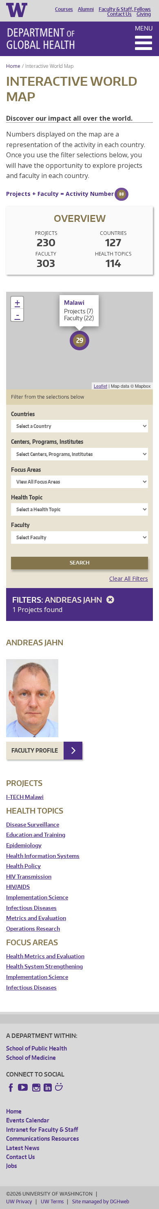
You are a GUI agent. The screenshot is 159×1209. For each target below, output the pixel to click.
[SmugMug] (60, 1088)
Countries (23, 413)
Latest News (23, 1147)
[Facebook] (11, 1087)
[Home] (40, 38)
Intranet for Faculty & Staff (42, 1129)
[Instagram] (36, 1087)
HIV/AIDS (18, 887)
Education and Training (35, 835)
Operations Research (33, 929)
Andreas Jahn (74, 599)
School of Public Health (36, 1048)
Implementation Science (37, 897)
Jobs (11, 1165)
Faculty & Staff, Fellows (125, 9)
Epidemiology (24, 845)
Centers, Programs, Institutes (47, 441)
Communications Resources (42, 1138)
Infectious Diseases (31, 908)
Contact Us (119, 14)
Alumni (86, 9)
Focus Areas (26, 469)
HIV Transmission (28, 877)
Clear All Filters (128, 578)
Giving (144, 14)
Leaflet (100, 385)
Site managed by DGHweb (100, 1201)
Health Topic (26, 497)
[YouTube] (24, 1087)
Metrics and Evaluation (36, 918)
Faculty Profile (34, 750)
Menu (144, 28)
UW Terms (52, 1201)
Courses (64, 9)
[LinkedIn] (48, 1087)
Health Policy (23, 866)
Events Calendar (27, 1120)
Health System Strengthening (44, 967)
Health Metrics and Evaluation (45, 956)
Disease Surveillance (32, 825)
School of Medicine (31, 1057)
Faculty (20, 524)
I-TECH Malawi (25, 797)
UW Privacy (19, 1201)
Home (13, 66)
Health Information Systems (43, 856)
